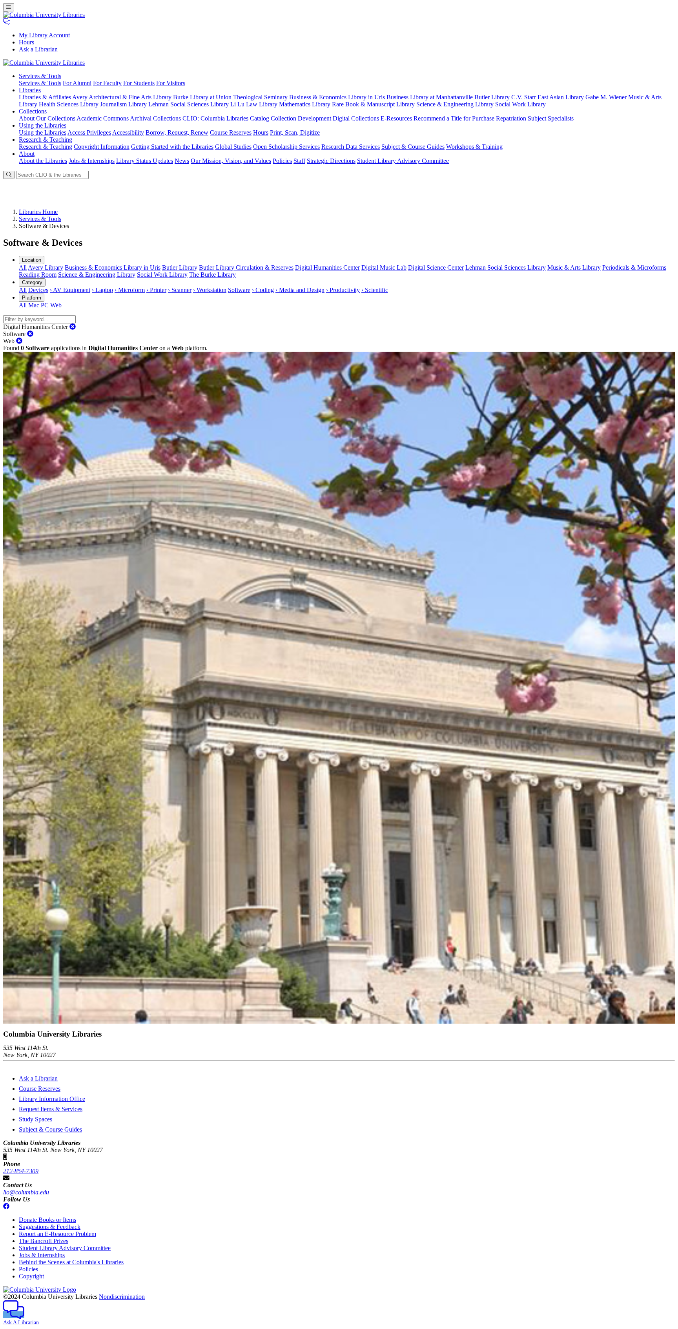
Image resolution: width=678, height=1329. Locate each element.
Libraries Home (38, 211)
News (182, 160)
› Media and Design (299, 290)
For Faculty (107, 83)
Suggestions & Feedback (49, 1226)
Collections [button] (33, 111)
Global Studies (233, 146)
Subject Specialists (551, 118)
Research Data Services (350, 146)
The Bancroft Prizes (43, 1241)
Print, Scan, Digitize (295, 132)
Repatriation (511, 118)
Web (56, 305)
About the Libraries (43, 160)
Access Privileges (89, 132)
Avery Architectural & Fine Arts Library (121, 97)
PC (45, 305)
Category (32, 282)
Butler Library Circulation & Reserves (246, 267)
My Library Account (44, 35)
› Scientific (374, 290)
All (23, 267)
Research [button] (45, 139)
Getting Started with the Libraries (172, 146)
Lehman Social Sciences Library (188, 104)
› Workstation (209, 290)
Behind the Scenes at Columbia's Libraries (71, 1262)
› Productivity (343, 290)
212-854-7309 (20, 1171)
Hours (26, 42)
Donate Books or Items (47, 1219)
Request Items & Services (50, 1109)
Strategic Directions (331, 160)
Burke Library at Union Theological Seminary (230, 97)
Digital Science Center (436, 267)
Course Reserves (231, 132)
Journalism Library (123, 104)
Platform (31, 298)
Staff (299, 160)
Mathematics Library (304, 104)
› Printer (156, 290)
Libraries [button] (30, 90)
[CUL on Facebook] (6, 1206)
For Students (139, 83)
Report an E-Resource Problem (57, 1233)
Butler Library (492, 97)
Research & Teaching (45, 146)
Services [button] (40, 76)
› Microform (130, 290)
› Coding (263, 290)
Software (239, 290)
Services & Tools (40, 83)
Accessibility (128, 132)
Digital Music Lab (383, 267)
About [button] (27, 153)
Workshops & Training (474, 146)
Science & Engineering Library (455, 104)
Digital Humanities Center (327, 267)
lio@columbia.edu (26, 1192)
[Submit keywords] (9, 175)
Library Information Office (52, 1098)
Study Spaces (35, 1119)
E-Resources (396, 118)
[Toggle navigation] (8, 7)
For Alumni (77, 83)
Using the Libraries (42, 132)
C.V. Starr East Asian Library (547, 97)
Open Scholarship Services (286, 146)
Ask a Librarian (38, 49)
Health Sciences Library (68, 104)
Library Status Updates (144, 160)
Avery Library (45, 267)
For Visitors (170, 83)
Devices (38, 290)
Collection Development (301, 118)
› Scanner (179, 290)
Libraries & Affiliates (45, 97)
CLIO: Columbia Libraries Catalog (225, 118)
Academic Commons (103, 118)
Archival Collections (155, 118)
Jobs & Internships (92, 160)
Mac (33, 305)
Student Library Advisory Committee (403, 160)
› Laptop (102, 290)
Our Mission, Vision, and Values (231, 160)
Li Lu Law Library (253, 104)
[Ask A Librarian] (6, 21)
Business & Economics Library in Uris (337, 97)
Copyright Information (101, 146)
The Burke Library (212, 274)
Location (31, 260)
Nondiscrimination (122, 1296)
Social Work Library (520, 104)
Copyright (31, 1276)
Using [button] (42, 125)
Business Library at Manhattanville (429, 97)
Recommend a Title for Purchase (454, 118)
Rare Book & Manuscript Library (373, 104)
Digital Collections (356, 118)
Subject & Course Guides (413, 146)
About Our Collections (47, 118)
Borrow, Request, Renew (177, 132)
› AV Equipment (70, 290)
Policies (282, 160)
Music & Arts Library (574, 267)
